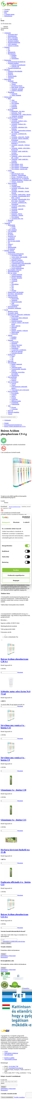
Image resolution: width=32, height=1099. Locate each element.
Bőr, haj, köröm (12, 273)
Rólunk (6, 11)
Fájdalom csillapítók (17, 90)
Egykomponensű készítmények (16, 61)
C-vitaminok (11, 238)
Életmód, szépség (9, 250)
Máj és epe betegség (17, 351)
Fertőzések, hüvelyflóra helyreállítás (18, 373)
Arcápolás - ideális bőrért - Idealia (20, 194)
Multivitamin (11, 225)
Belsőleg (13, 57)
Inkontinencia (15, 375)
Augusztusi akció (13, 34)
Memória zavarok (13, 311)
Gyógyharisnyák (16, 258)
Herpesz (13, 329)
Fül (12, 359)
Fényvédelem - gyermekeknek (19, 167)
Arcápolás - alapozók (17, 209)
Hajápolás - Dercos (16, 213)
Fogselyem (14, 399)
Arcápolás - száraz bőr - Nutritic (20, 137)
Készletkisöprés (12, 36)
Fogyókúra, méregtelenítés (15, 294)
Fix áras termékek (13, 39)
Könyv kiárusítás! (13, 37)
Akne (12, 100)
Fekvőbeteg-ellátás (16, 255)
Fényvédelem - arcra (17, 164)
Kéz (12, 286)
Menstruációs (11, 52)
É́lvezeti (13, 407)
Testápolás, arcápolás (17, 116)
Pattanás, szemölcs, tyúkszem (19, 330)
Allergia (10, 335)
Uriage (10, 170)
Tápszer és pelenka (13, 45)
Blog (5, 13)
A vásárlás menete (9, 14)
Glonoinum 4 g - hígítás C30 (13, 790)
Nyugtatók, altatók (13, 313)
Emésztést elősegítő (16, 353)
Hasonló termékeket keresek (15, 506)
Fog (9, 50)
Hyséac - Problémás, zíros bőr (19, 177)
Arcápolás (14, 101)
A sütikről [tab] (26, 522)
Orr (12, 358)
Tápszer (13, 84)
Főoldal (6, 423)
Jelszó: (2, 1083)
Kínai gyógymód (12, 295)
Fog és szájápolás (13, 391)
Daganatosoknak (12, 306)
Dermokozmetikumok (14, 42)
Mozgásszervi (12, 53)
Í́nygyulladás (15, 393)
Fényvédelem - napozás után (19, 169)
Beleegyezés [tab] (6, 522)
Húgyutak (10, 361)
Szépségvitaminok (16, 276)
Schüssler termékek (13, 41)
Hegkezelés (14, 334)
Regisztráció (4, 957)
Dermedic (10, 220)
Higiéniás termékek (16, 321)
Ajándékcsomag (15, 186)
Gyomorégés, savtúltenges (18, 350)
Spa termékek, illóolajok (14, 270)
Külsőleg (13, 337)
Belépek (3, 954)
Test (12, 289)
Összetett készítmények (14, 68)
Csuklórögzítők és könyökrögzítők (21, 263)
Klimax (13, 366)
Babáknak (11, 81)
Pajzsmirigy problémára (14, 308)
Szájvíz (13, 396)
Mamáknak (11, 92)
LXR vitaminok (12, 44)
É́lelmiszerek (15, 305)
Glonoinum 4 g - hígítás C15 (13, 820)
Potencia (13, 380)
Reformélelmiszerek (13, 271)
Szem (12, 356)
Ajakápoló (14, 281)
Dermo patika (8, 97)
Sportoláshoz (15, 58)
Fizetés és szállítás (9, 1058)
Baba (12, 172)
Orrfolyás (10, 74)
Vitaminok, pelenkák (17, 89)
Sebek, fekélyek (15, 326)
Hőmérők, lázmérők (17, 260)
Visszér (13, 385)
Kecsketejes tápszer (16, 85)
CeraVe (10, 222)
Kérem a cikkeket (5, 943)
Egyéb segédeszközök (17, 268)
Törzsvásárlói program (10, 1059)
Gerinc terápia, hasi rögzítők (19, 257)
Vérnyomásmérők (16, 266)
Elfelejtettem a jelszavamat (8, 955)
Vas (9, 242)
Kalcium (10, 233)
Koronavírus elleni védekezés (19, 318)
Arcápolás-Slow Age (17, 218)
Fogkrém (13, 394)
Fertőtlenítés (14, 319)
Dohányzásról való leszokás (15, 292)
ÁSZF (6, 1051)
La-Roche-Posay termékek (15, 117)
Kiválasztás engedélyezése (16, 575)
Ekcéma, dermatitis (16, 278)
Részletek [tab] (16, 522)
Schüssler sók (15, 66)
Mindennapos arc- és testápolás (20, 178)
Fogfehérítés (14, 402)
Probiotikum (14, 348)
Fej (9, 49)
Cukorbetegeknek (13, 297)
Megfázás (7, 69)
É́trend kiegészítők (16, 302)
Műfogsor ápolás (16, 401)
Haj (12, 282)
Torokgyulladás (12, 76)
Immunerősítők (12, 247)
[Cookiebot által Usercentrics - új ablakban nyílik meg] (22, 517)
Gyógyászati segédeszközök (16, 254)
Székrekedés (14, 342)
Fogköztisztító (15, 404)
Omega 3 (10, 244)
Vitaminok (11, 77)
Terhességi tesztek (16, 367)
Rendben (16, 570)
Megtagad (16, 580)
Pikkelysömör (15, 332)
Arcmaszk (14, 185)
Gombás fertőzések (16, 274)
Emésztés (10, 340)
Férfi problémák (12, 377)
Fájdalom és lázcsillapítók (15, 71)
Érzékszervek (11, 354)
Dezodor (13, 290)
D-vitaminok (11, 249)
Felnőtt (13, 226)
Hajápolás (14, 106)
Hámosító (14, 327)
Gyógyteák (14, 409)
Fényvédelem (15, 103)
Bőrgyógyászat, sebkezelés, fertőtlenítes (19, 314)
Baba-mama (7, 79)
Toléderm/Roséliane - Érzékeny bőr (21, 180)
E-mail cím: (4, 1080)
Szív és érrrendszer (13, 382)
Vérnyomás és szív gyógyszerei (20, 390)
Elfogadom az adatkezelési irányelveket (14, 941)
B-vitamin (10, 234)
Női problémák (12, 362)
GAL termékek (12, 231)
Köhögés (10, 73)
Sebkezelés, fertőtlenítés (18, 265)
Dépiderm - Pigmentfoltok (18, 175)
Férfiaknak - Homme (17, 215)
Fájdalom (7, 47)
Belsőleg (13, 338)
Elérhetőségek (8, 16)
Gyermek (14, 105)
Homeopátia (7, 60)
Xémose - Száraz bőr (17, 181)
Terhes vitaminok (16, 95)
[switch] (27, 551)
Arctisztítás (14, 119)
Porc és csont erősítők (14, 241)
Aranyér (13, 383)
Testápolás (14, 82)
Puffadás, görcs (15, 346)
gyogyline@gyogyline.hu (16, 1068)
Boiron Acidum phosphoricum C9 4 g (15, 426)
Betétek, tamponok (16, 364)
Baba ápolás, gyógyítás (17, 87)
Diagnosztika (11, 252)
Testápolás (14, 108)
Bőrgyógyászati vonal (17, 173)
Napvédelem (14, 284)
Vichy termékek (12, 183)
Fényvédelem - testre (17, 165)
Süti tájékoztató (8, 1055)
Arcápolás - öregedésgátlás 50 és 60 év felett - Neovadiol (20, 200)
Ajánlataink (7, 33)
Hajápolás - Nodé (16, 113)
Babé (9, 98)
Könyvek (10, 410)
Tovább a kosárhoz (19, 1097)
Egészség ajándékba (13, 412)
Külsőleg (13, 55)
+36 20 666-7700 (13, 1066)
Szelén (10, 246)
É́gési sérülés (15, 316)
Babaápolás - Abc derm (18, 111)
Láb (12, 287)
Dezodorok (14, 154)
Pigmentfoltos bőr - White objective (21, 114)
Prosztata (13, 378)
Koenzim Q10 (12, 236)
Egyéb (6, 310)
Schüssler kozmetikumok (18, 65)
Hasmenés (14, 343)
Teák (12, 303)
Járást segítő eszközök (17, 262)
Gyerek (13, 228)
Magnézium (11, 239)
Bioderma (10, 109)
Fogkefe (13, 398)
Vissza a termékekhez (7, 1097)
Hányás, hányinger (16, 345)
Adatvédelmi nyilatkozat (11, 1053)
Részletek (20, 672)
